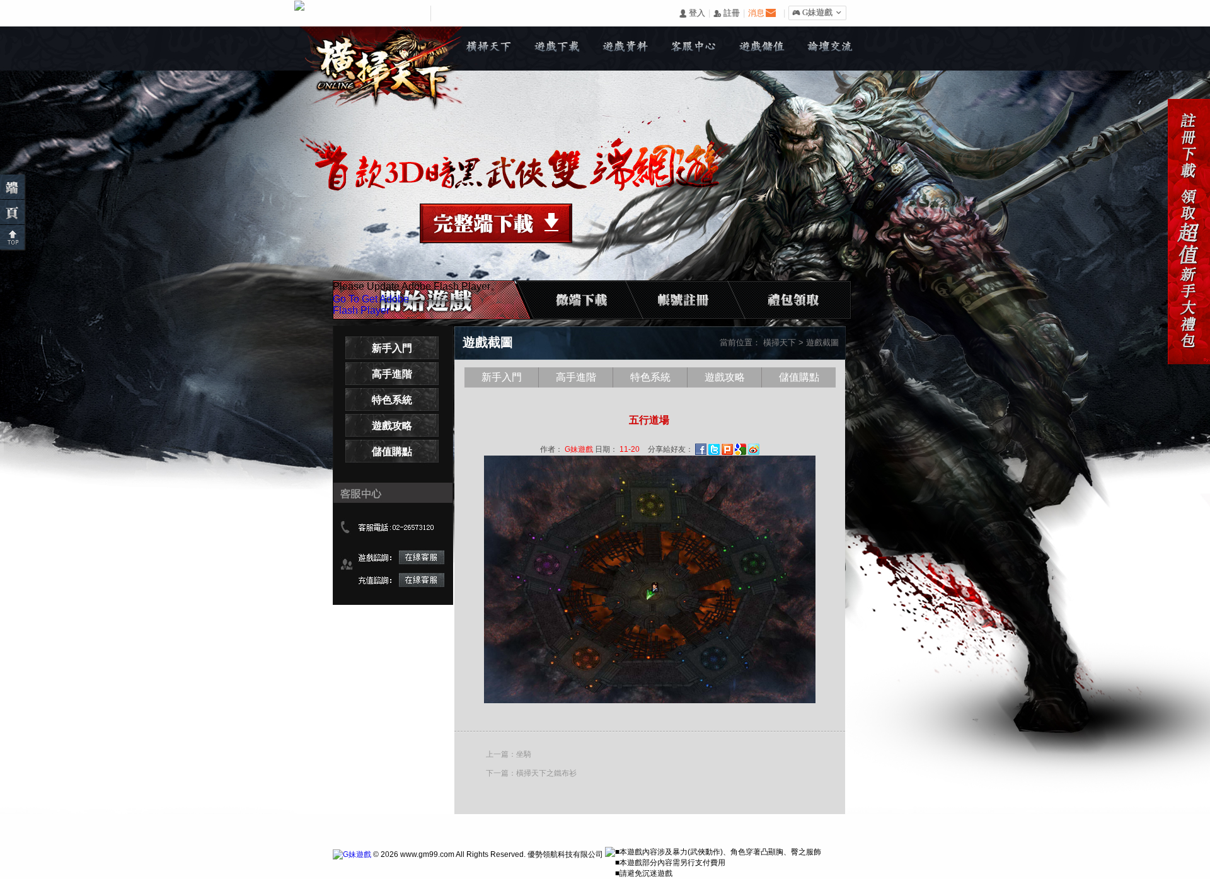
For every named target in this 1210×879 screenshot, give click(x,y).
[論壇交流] (829, 48)
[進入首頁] (12, 212)
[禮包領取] (782, 299)
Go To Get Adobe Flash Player (371, 305)
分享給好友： (670, 449)
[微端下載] (12, 187)
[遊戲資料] (625, 48)
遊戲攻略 (392, 425)
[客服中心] (693, 48)
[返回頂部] (12, 237)
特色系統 (392, 399)
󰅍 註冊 (726, 13)
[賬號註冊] (689, 299)
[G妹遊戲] (352, 854)
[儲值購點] (761, 48)
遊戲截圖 (822, 342)
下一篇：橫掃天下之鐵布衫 (531, 773)
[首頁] (489, 48)
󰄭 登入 (692, 13)
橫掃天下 (779, 342)
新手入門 (392, 348)
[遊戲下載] (557, 48)
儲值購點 (392, 451)
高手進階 (392, 374)
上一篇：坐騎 (508, 754)
